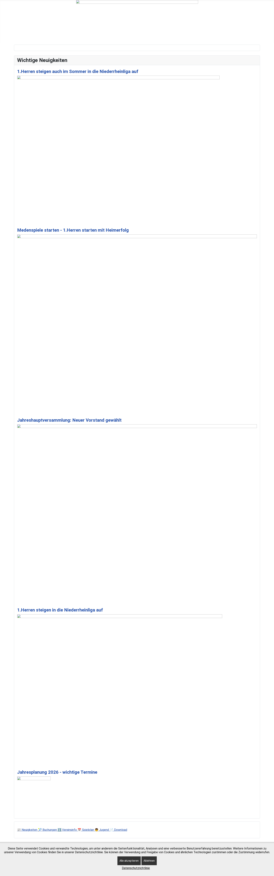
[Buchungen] (77, 36)
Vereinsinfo (94, 36)
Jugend (119, 36)
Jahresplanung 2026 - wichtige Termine (57, 772)
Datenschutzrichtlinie (136, 868)
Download (159, 36)
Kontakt (178, 36)
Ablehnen (149, 860)
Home (23, 36)
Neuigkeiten (43, 36)
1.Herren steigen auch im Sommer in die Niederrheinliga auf (77, 71)
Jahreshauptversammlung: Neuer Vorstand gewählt (69, 420)
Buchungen (67, 36)
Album (195, 36)
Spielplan (138, 36)
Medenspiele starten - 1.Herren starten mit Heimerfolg (73, 230)
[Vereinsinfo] (105, 36)
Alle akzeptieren (129, 860)
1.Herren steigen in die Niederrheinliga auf (60, 610)
